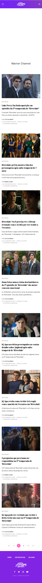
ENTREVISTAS (20, 557)
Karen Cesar (8, 181)
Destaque (5, 454)
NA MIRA (32, 557)
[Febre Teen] (21, 4)
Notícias (5, 101)
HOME (9, 557)
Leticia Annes (8, 119)
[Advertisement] (21, 30)
